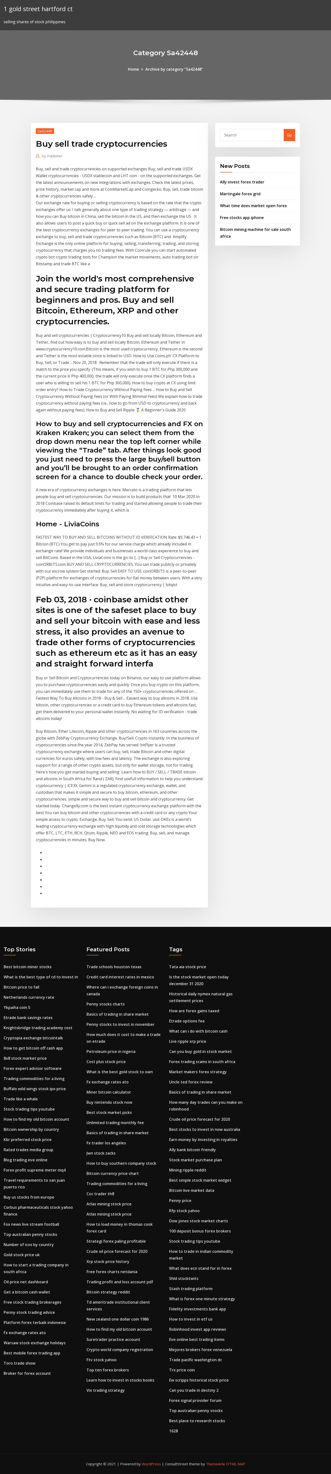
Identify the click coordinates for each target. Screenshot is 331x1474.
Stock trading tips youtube (29, 1109)
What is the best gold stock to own (120, 1071)
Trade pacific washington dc (195, 1359)
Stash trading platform (191, 1288)
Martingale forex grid (240, 194)
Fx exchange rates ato (25, 1332)
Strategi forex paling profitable (116, 1241)
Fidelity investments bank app (197, 1309)
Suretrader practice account (113, 1339)
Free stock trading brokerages (32, 1302)
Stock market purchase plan (195, 1160)
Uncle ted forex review (191, 1082)
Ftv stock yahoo (102, 1359)
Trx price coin (182, 1370)
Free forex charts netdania (112, 1271)
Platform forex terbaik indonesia (35, 1322)
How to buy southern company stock (121, 1163)
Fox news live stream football (31, 1224)
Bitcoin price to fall (21, 987)
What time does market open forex (253, 205)
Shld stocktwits (183, 1278)
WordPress (151, 1463)
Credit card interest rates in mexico (120, 977)
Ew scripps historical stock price (199, 1380)
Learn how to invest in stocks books (120, 1380)
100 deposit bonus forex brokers (200, 1231)
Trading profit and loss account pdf (120, 1282)
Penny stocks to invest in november (121, 1024)
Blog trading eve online (25, 1160)
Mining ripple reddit (187, 1170)
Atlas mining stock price (109, 1204)
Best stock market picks (109, 1112)
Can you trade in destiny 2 (194, 1390)
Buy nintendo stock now (109, 1102)
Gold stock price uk (22, 1254)
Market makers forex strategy (198, 1071)
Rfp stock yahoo (184, 1210)
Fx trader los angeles (106, 1143)
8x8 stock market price (25, 1058)
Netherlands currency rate (29, 997)
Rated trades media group (28, 1149)
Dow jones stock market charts (198, 1221)
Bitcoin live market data (191, 1190)
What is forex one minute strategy (202, 1298)
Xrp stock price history (108, 1261)
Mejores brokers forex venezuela (200, 1349)
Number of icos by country (29, 1244)
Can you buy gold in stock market (200, 1051)
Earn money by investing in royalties (203, 1139)
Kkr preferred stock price (28, 1139)
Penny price (180, 1200)
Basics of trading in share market (118, 1014)
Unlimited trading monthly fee (115, 1122)
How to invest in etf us (191, 1319)
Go (289, 135)
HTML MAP (235, 1463)
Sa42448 (45, 131)
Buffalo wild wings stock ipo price (35, 1088)
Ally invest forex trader (242, 182)
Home (133, 69)
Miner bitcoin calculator (109, 1092)
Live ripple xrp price (187, 1041)
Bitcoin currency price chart (113, 1173)
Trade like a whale (21, 1099)
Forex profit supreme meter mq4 (35, 1170)
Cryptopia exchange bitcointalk (33, 1038)
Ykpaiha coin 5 (17, 1007)
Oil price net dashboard (26, 1282)
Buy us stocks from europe (29, 1197)
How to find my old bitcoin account (36, 1119)
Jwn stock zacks (101, 1153)
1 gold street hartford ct (38, 9)
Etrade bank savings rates (28, 1017)
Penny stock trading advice (29, 1312)
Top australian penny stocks (30, 1234)
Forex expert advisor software (33, 1068)
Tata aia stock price (187, 966)
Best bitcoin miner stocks (28, 966)
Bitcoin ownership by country (31, 1129)
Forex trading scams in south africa (202, 1061)
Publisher (52, 155)
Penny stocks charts (106, 1004)
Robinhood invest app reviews (197, 1329)
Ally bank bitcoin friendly (192, 1149)
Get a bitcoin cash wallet (27, 1292)
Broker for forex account (27, 1373)
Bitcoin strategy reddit (108, 1292)
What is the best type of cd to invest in (41, 977)
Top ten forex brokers (108, 1370)
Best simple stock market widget (200, 1180)
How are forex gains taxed (194, 1010)
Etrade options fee (187, 1021)
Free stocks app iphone (242, 217)
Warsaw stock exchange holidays (35, 1342)
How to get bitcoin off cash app (33, 1048)
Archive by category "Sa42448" (174, 69)
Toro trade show (19, 1363)
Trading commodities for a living (34, 1078)
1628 (173, 1431)
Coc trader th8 (100, 1193)
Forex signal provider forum (195, 1400)
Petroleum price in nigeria (111, 1051)
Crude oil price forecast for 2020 (117, 1251)
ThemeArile (215, 1463)
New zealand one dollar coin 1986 (118, 1319)
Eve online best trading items (197, 1339)
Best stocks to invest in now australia (204, 1129)
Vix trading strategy (106, 1390)
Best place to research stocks (197, 1420)
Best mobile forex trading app (32, 1353)
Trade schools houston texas (114, 966)
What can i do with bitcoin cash (198, 1031)
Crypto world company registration (120, 1349)
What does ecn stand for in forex (200, 1268)
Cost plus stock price (106, 1061)
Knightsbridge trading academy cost (38, 1027)
